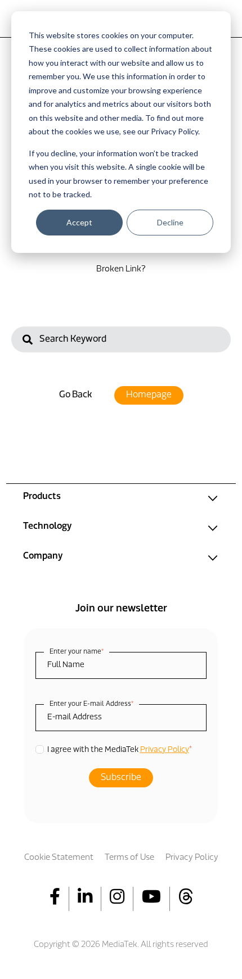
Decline (170, 222)
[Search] (28, 340)
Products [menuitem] (42, 496)
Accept (79, 222)
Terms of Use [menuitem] (129, 858)
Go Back (75, 395)
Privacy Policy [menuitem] (191, 858)
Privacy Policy (164, 750)
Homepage (149, 395)
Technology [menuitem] (47, 526)
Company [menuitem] (42, 556)
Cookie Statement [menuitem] (58, 858)
